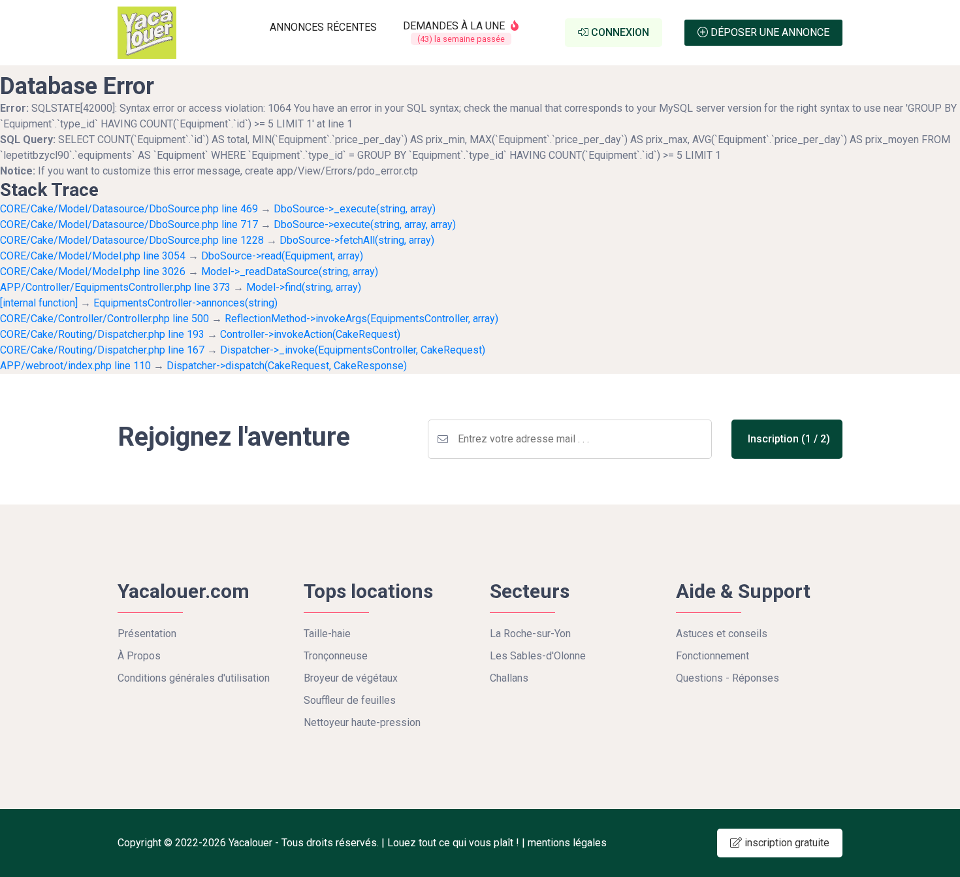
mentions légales (567, 842)
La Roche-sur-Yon (530, 633)
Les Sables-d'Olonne (538, 656)
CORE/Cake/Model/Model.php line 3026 (92, 271)
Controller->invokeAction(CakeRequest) (310, 334)
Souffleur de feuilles (350, 700)
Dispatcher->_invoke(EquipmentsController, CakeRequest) (352, 350)
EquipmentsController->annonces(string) (185, 303)
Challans (509, 678)
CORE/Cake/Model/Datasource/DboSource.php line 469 (129, 209)
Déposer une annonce (768, 32)
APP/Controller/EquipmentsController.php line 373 (115, 287)
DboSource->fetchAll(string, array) (357, 240)
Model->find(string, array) (303, 287)
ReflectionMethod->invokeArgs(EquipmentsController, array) (361, 318)
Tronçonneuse (336, 656)
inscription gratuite (785, 842)
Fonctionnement (712, 656)
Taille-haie (327, 633)
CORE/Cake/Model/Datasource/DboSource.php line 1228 (132, 240)
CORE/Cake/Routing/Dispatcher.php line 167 (102, 350)
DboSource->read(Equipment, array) (282, 256)
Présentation (147, 633)
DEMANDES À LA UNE (455, 32)
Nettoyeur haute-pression (362, 722)
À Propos (139, 656)
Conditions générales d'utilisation (194, 678)
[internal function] (39, 303)
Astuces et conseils (721, 633)
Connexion (618, 32)
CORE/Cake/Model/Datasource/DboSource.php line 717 (129, 224)
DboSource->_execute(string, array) (355, 209)
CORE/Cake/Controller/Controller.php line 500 (104, 318)
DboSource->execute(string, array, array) (365, 224)
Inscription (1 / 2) (789, 439)
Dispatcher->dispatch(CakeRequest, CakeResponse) (287, 365)
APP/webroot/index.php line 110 (75, 365)
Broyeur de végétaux (351, 678)
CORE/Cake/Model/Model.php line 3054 (92, 256)
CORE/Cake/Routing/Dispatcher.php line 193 (102, 334)
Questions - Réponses (727, 678)
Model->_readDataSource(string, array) (289, 271)
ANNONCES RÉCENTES (323, 27)
